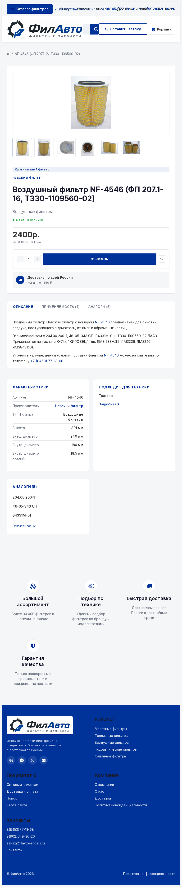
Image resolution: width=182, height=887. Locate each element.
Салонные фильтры (111, 756)
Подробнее (107, 404)
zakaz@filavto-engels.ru (78, 9)
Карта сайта (17, 805)
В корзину (101, 259)
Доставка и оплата (22, 791)
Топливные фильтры (111, 736)
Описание (23, 307)
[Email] (43, 760)
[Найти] (96, 29)
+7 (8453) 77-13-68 (46, 361)
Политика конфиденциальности (121, 805)
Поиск (12, 798)
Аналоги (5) (99, 307)
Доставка (103, 798)
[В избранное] (161, 259)
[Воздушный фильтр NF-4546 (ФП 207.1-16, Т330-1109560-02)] (91, 128)
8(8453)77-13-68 (120, 9)
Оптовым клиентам (22, 785)
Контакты (14, 850)
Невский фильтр (28, 177)
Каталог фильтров (32, 9)
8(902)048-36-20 (159, 9)
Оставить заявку (125, 29)
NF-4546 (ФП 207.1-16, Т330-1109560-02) (47, 54)
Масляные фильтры (111, 729)
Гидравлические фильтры (116, 749)
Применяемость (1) (60, 307)
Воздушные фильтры (112, 742)
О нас (99, 791)
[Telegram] (22, 760)
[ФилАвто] (45, 29)
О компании (104, 785)
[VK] (11, 760)
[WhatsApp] (32, 760)
